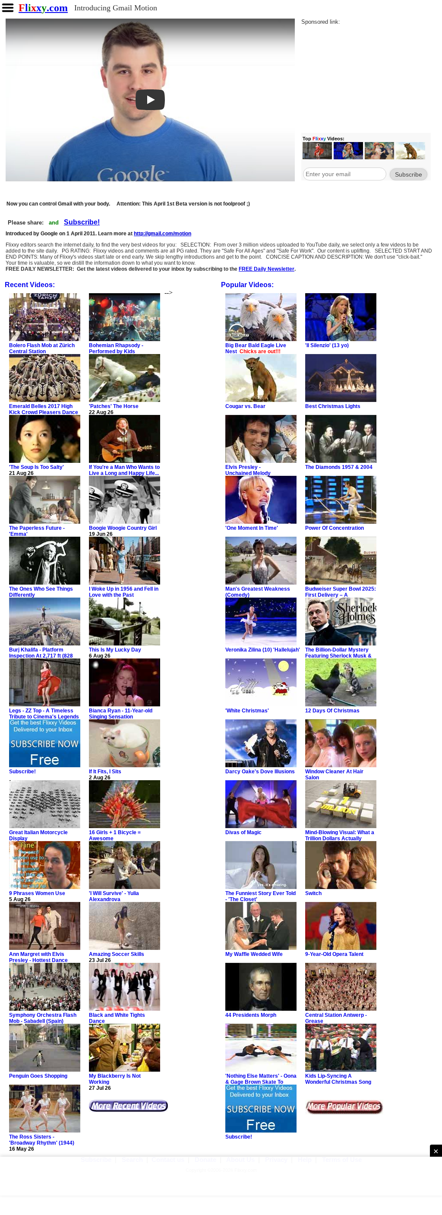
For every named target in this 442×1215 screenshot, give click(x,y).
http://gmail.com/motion (162, 234)
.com (43, 7)
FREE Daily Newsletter (266, 269)
